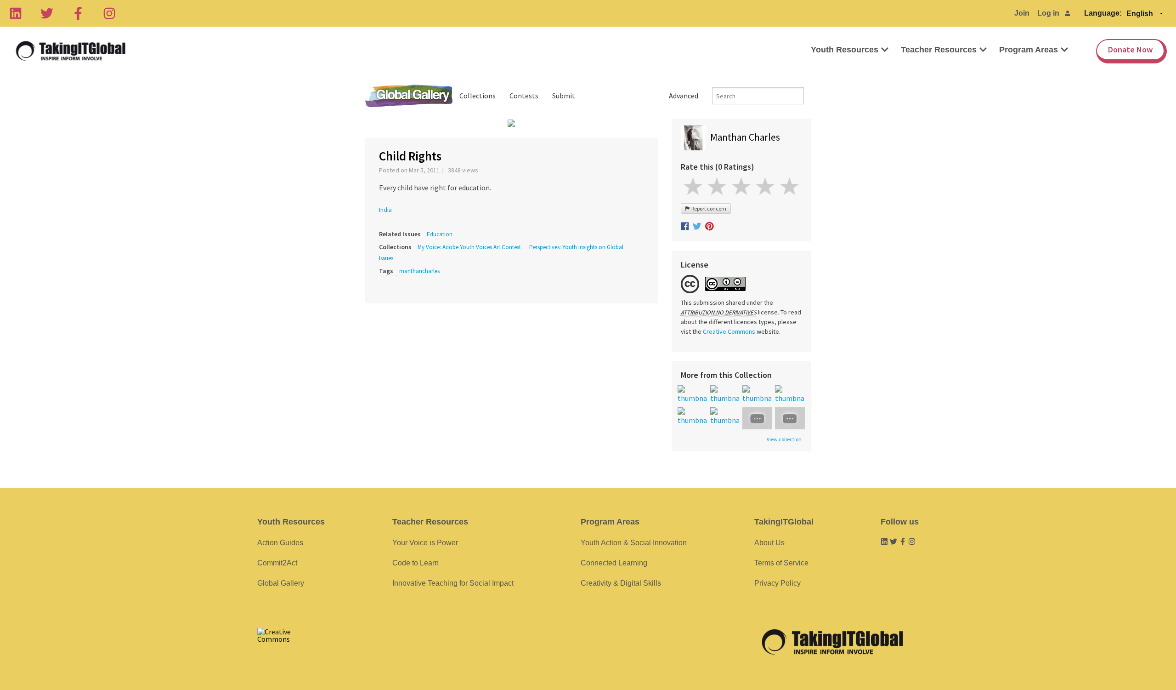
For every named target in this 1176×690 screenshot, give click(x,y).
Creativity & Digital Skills (621, 583)
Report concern (708, 208)
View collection (784, 439)
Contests (523, 95)
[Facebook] (78, 13)
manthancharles (419, 271)
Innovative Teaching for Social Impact (453, 583)
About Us (769, 543)
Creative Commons (729, 331)
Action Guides (280, 543)
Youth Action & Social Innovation (634, 543)
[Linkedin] (15, 13)
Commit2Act (277, 563)
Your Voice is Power (425, 543)
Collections (477, 95)
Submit (563, 95)
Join (1021, 13)
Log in (1048, 13)
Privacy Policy (777, 583)
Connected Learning (614, 563)
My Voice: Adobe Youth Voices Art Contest (469, 247)
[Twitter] (46, 13)
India (385, 209)
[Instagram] (109, 13)
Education (439, 234)
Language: (1103, 13)
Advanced (683, 95)
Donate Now (1130, 49)
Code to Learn (415, 563)
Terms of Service (781, 563)
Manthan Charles (745, 137)
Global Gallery (408, 96)
